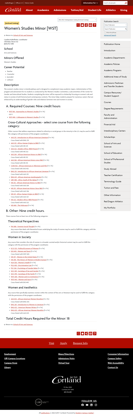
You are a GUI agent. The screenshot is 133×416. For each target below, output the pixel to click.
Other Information (112, 195)
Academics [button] (43, 10)
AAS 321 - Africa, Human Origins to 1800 (24, 143)
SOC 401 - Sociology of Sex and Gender (24, 271)
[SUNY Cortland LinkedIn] (91, 406)
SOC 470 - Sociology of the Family (23, 274)
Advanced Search (110, 35)
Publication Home (112, 44)
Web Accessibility (116, 363)
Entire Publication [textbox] (110, 25)
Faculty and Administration (110, 116)
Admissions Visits (66, 358)
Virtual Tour (63, 363)
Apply (63, 343)
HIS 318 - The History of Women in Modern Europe (28, 260)
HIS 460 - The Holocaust (19, 205)
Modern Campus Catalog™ (85, 413)
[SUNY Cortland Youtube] (87, 406)
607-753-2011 (67, 392)
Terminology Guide (112, 181)
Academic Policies (112, 64)
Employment (10, 354)
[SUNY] (42, 402)
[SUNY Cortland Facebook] (82, 406)
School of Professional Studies (114, 161)
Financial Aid (109, 124)
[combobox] (77, 20)
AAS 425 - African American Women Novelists (27, 299)
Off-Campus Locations (14, 358)
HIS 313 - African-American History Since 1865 (26, 188)
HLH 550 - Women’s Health (20, 263)
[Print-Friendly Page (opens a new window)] (90, 25)
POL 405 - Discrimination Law (21, 265)
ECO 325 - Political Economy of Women (25, 248)
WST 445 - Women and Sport (21, 279)
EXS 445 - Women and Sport (21, 251)
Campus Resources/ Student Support (113, 94)
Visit (51, 343)
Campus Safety (115, 358)
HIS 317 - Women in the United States (24, 257)
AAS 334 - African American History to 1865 (26, 154)
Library (7, 367)
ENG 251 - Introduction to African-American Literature (29, 171)
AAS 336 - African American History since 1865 (27, 160)
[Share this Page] (86, 25)
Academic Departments (114, 57)
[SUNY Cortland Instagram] (95, 406)
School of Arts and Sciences (23, 35)
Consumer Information (118, 354)
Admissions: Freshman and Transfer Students (113, 85)
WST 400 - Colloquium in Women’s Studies (24, 117)
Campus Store (10, 363)
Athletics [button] (111, 10)
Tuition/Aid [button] (77, 10)
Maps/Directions (66, 354)
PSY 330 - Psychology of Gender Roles (24, 268)
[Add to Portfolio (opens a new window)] (82, 25)
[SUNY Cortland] (66, 383)
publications (45, 413)
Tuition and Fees (111, 188)
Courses (107, 102)
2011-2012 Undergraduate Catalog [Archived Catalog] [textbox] (73, 20)
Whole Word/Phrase (111, 32)
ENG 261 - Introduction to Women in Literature (27, 305)
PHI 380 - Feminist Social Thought (22, 226)
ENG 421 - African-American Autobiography (26, 177)
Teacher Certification (113, 175)
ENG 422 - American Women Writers (24, 307)
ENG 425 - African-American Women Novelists (27, 310)
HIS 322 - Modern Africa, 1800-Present (24, 200)
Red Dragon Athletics (113, 201)
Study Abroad (110, 169)
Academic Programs (112, 70)
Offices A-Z (19, 3)
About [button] (29, 10)
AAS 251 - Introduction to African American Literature (29, 137)
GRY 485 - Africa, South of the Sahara (24, 180)
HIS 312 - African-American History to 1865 (25, 183)
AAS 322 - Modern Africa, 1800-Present (24, 149)
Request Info (80, 343)
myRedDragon (9, 3)
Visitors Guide (29, 3)
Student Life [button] (94, 10)
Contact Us (113, 367)
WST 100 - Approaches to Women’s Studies (24, 112)
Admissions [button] (60, 10)
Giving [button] (123, 10)
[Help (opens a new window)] (94, 25)
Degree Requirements (113, 108)
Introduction (109, 50)
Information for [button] (89, 3)
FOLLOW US (89, 400)
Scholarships (109, 137)
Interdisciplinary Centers (114, 130)
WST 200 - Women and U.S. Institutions (24, 277)
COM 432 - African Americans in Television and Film (29, 166)
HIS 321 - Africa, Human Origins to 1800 (24, 194)
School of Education (113, 153)
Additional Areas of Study (115, 76)
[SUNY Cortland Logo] (13, 10)
